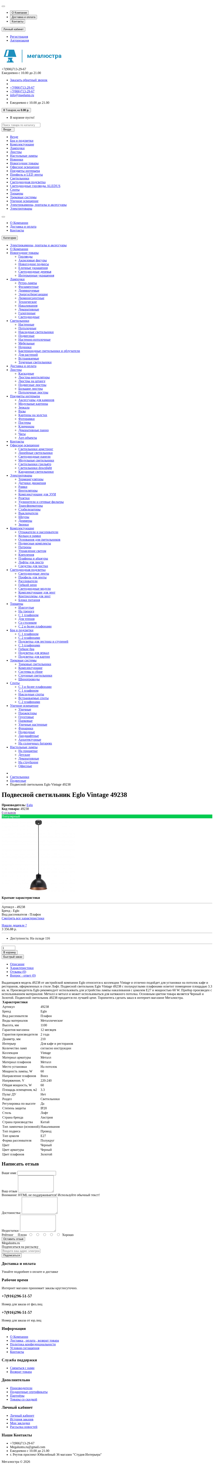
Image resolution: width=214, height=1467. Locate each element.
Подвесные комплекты (34, 543)
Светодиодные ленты (33, 573)
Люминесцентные (31, 298)
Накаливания (27, 305)
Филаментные (28, 286)
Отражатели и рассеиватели (38, 532)
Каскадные (26, 373)
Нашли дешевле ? (14, 925)
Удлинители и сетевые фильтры (41, 502)
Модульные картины (33, 403)
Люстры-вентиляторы (34, 377)
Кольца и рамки (29, 536)
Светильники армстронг (35, 449)
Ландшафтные (28, 736)
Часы (22, 434)
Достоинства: (11, 1213)
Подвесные (26, 336)
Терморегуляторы (30, 479)
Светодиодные (28, 317)
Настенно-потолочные (34, 339)
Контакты (17, 21)
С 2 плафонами (29, 637)
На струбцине (28, 762)
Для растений (28, 354)
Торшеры (16, 193)
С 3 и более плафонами (35, 687)
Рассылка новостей (23, 1427)
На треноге (26, 611)
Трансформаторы (30, 505)
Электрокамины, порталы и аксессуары (38, 205)
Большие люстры (30, 388)
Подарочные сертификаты (29, 1392)
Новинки (16, 159)
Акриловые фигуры (32, 260)
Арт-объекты (27, 437)
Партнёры (17, 1395)
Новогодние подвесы (33, 264)
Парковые (25, 720)
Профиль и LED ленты (26, 174)
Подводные (26, 732)
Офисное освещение (24, 167)
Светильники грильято (34, 464)
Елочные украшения (33, 268)
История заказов (21, 1419)
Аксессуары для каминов (36, 400)
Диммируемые (28, 290)
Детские (24, 754)
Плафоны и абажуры (33, 558)
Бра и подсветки (21, 140)
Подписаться (11, 1255)
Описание (17, 964)
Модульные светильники (36, 460)
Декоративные (28, 309)
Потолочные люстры (33, 392)
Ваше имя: (9, 1173)
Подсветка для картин (34, 656)
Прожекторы (27, 713)
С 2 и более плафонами (35, 626)
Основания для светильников (39, 539)
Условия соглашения (24, 1348)
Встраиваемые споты (33, 698)
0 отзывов (9, 812)
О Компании (19, 12)
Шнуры (23, 517)
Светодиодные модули (34, 588)
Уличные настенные (32, 724)
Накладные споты (31, 694)
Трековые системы (23, 197)
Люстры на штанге (31, 381)
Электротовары (21, 208)
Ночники (25, 347)
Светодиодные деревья (34, 271)
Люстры (16, 152)
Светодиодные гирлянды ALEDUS (35, 186)
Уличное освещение (24, 201)
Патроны (24, 547)
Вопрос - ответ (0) (23, 975)
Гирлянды (25, 256)
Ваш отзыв (9, 1191)
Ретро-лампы (27, 283)
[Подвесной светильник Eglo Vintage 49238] (38, 890)
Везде (14, 137)
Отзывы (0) (18, 971)
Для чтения (26, 619)
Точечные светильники (35, 362)
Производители (21, 1388)
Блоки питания (29, 600)
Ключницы (26, 426)
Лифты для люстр (31, 562)
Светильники (19, 178)
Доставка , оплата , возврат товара (34, 1340)
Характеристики (22, 968)
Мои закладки (20, 1423)
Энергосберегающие (33, 294)
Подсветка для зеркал (33, 653)
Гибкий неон (27, 585)
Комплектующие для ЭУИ (37, 494)
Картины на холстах (32, 415)
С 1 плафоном (28, 615)
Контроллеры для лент (34, 596)
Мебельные (26, 343)
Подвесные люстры (32, 385)
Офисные (25, 766)
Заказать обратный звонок (28, 80)
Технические (27, 302)
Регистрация (19, 36)
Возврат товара (21, 1371)
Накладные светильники (36, 332)
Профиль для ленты (32, 577)
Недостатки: (10, 1230)
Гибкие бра (26, 649)
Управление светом (32, 551)
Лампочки (17, 148)
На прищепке (28, 751)
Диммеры (25, 520)
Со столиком (27, 622)
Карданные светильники (36, 471)
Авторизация (19, 40)
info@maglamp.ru (22, 95)
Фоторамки (26, 419)
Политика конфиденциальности (33, 1344)
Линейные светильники (35, 453)
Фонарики (25, 728)
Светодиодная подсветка (28, 182)
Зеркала (23, 407)
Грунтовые (26, 717)
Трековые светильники (34, 664)
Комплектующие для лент (36, 592)
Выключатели (28, 513)
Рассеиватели (28, 581)
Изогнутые (26, 607)
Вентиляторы (28, 490)
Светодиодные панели (34, 456)
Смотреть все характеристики (23, 918)
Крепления (26, 554)
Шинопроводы (29, 679)
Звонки (23, 524)
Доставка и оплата (23, 17)
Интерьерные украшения (36, 275)
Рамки (22, 487)
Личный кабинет (22, 1415)
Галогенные (27, 313)
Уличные (24, 709)
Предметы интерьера (25, 171)
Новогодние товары (24, 163)
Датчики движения (32, 483)
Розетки (24, 498)
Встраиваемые (28, 358)
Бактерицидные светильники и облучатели (49, 351)
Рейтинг (8, 1235)
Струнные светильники (35, 675)
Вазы (22, 411)
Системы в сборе (30, 671)
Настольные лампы (24, 155)
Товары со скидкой (23, 1399)
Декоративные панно (33, 430)
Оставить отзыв (13, 1239)
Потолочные (27, 328)
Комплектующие (22, 144)
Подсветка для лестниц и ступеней (43, 641)
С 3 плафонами (29, 645)
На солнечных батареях (35, 743)
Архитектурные (29, 739)
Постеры (24, 422)
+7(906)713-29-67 (22, 87)
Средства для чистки (33, 566)
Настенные (26, 324)
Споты (15, 189)
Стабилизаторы (29, 509)
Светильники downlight (35, 468)
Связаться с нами (22, 1368)
